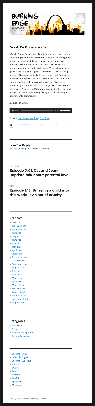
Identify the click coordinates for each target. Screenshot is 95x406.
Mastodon (17, 385)
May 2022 (17, 236)
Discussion (17, 325)
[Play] (13, 110)
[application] (41, 110)
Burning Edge (15, 399)
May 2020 (17, 278)
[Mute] (61, 110)
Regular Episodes (48, 125)
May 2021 (16, 247)
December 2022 (19, 229)
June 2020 (17, 274)
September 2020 (20, 264)
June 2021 (17, 243)
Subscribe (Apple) (20, 357)
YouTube (16, 378)
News (14, 329)
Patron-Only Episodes (23, 332)
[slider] (66, 110)
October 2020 (18, 260)
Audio (36, 125)
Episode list (17, 381)
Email (15, 371)
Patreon (16, 374)
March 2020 (18, 285)
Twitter (15, 368)
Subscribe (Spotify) (21, 361)
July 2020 (16, 271)
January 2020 (18, 292)
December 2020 (19, 257)
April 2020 (17, 281)
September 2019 (20, 299)
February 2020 (19, 288)
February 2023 (19, 226)
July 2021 (16, 240)
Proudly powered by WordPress (35, 399)
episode (61, 125)
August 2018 (18, 302)
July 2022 (16, 233)
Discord (15, 364)
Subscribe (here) (20, 354)
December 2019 (19, 295)
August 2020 (18, 267)
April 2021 (17, 250)
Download (44, 118)
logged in (26, 148)
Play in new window (28, 118)
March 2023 (18, 222)
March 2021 (17, 253)
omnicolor (17, 125)
